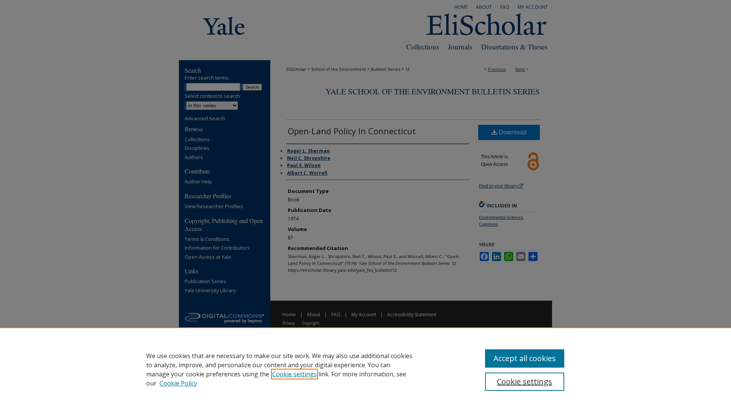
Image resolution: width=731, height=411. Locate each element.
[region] (365, 369)
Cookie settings (294, 374)
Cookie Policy (178, 383)
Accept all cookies (524, 358)
